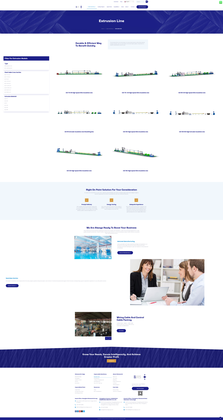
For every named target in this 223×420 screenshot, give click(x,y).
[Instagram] (82, 411)
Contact (132, 6)
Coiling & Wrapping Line (99, 379)
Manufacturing (78, 376)
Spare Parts (109, 6)
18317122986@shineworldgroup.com (132, 409)
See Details (121, 330)
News (122, 6)
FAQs (121, 1)
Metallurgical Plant (79, 393)
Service (76, 381)
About (126, 6)
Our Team (115, 378)
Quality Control (78, 379)
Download (116, 1)
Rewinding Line (97, 381)
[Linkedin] (78, 411)
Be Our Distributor (97, 391)
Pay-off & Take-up (98, 383)
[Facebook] (76, 411)
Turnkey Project (101, 6)
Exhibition (115, 379)
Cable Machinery (91, 6)
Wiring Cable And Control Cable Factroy (130, 318)
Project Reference (117, 381)
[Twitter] (84, 411)
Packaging (77, 378)
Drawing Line (96, 378)
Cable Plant (77, 389)
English (127, 1)
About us (115, 376)
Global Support (116, 384)
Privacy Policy (116, 389)
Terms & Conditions (117, 391)
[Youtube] (80, 411)
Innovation (77, 383)
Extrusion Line (97, 376)
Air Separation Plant (79, 391)
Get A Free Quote (142, 6)
